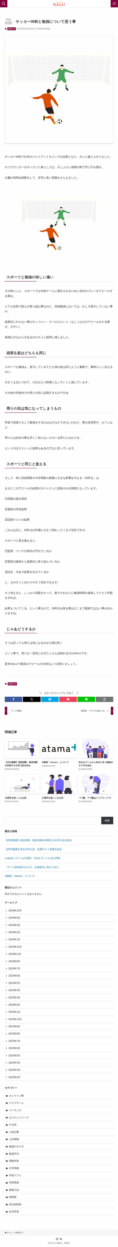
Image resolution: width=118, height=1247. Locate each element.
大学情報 (14, 1168)
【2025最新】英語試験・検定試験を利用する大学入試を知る (38, 840)
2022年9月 (14, 1026)
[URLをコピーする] (104, 699)
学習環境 (14, 1182)
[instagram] (57, 1239)
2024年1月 (14, 939)
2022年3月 (14, 1070)
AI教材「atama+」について (20, 876)
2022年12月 (15, 1019)
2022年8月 (14, 1033)
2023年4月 (14, 990)
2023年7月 (14, 968)
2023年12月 (15, 946)
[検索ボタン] (3, 3)
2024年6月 (14, 917)
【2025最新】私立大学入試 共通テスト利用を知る (33, 849)
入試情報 (14, 1139)
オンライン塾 (16, 1095)
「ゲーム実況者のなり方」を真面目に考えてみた (32, 867)
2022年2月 (14, 1077)
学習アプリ (15, 1175)
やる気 (12, 1124)
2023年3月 (14, 997)
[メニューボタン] (114, 3)
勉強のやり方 (16, 1146)
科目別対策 (15, 1204)
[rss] (60, 1239)
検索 (107, 820)
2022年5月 (14, 1055)
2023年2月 (14, 1004)
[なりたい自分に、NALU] (59, 3)
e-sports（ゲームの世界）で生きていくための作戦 (32, 858)
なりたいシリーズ (19, 1117)
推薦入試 (14, 1190)
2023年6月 (14, 975)
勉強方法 (11, 29)
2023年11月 (14, 954)
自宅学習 (14, 1211)
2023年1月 (14, 1012)
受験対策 (14, 1161)
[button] (13, 699)
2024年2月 (14, 932)
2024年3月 (14, 925)
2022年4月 (14, 1062)
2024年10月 (15, 910)
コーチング (15, 1110)
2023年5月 (14, 983)
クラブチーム (16, 1103)
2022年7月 (14, 1041)
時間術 (12, 1197)
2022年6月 (14, 1048)
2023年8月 (14, 961)
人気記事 (14, 1132)
